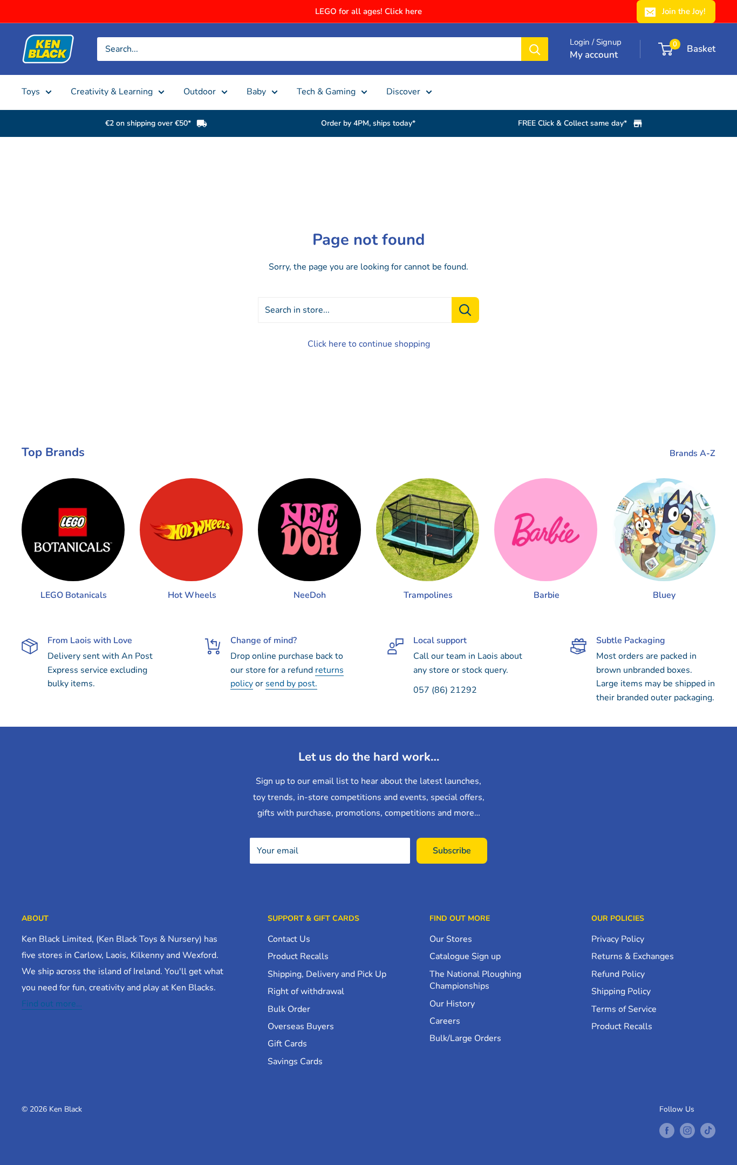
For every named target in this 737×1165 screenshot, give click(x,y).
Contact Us (289, 939)
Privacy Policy (617, 939)
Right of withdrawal (306, 991)
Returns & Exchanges (632, 956)
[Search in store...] (465, 310)
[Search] (534, 49)
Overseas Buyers (301, 1026)
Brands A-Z (694, 453)
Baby (256, 92)
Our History (452, 1004)
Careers (444, 1021)
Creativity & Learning (112, 92)
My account (594, 55)
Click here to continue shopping (369, 344)
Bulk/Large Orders (465, 1038)
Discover (403, 92)
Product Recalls (298, 956)
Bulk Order (289, 1009)
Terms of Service (624, 1009)
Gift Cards (287, 1044)
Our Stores (450, 939)
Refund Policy (618, 974)
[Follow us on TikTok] (707, 1130)
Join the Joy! (684, 11)
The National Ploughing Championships (475, 980)
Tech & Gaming (326, 92)
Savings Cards (295, 1061)
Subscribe (452, 851)
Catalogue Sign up (465, 956)
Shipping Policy (621, 991)
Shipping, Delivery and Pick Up (327, 974)
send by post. (291, 684)
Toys (31, 92)
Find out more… (52, 1004)
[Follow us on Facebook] (666, 1130)
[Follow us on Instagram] (687, 1130)
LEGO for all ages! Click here (368, 11)
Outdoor (199, 92)
